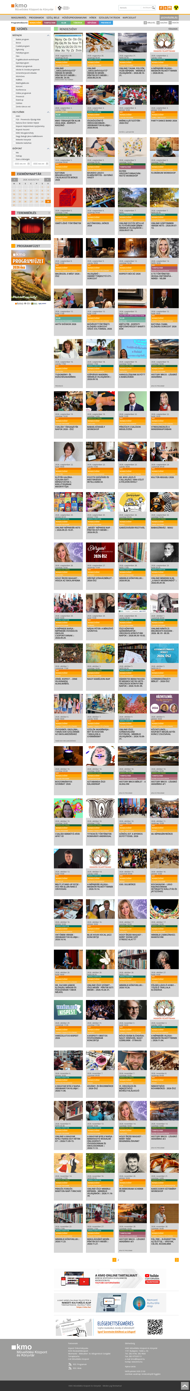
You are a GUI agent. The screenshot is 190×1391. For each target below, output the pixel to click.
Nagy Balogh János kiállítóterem (29, 136)
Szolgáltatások (109, 17)
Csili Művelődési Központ (78, 1359)
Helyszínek (18, 112)
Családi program (23, 46)
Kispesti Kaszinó (22, 129)
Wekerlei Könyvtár (23, 139)
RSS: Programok (80, 1364)
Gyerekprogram (22, 63)
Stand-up (19, 100)
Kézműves (20, 76)
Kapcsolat (129, 17)
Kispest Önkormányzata (78, 1348)
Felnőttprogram (22, 53)
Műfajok (17, 35)
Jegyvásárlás (169, 17)
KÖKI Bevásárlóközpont (78, 1351)
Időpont (17, 148)
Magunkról (18, 17)
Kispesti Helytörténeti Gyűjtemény (30, 126)
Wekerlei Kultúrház (23, 143)
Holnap (19, 156)
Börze (18, 42)
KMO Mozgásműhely (25, 133)
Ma (17, 152)
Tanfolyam (49, 22)
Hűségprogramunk (74, 17)
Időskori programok (24, 66)
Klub (63, 22)
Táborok (77, 22)
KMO (18, 116)
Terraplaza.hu (73, 1356)
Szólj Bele (53, 17)
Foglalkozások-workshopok (27, 59)
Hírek (92, 17)
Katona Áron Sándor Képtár (27, 123)
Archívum (147, 7)
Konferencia (21, 90)
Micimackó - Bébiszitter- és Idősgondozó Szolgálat (89, 1353)
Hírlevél (151, 22)
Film (17, 56)
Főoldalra (173, 29)
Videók (175, 22)
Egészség (20, 49)
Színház (19, 103)
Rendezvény (35, 22)
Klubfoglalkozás (22, 83)
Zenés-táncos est (23, 106)
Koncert (19, 86)
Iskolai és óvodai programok (28, 69)
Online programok (23, 93)
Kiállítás (19, 79)
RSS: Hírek (77, 1368)
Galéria (163, 22)
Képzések (92, 22)
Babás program (22, 39)
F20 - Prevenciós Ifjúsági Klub (28, 119)
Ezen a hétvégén (23, 159)
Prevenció (106, 22)
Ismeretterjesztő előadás (26, 73)
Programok (36, 17)
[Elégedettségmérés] (110, 1327)
